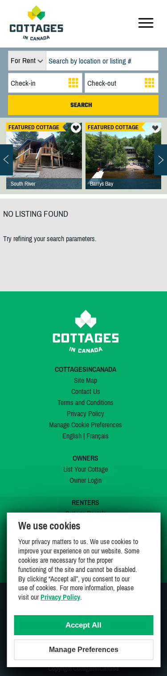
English (71, 436)
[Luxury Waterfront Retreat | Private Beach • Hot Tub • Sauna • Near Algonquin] (123, 165)
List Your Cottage (85, 469)
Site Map (85, 380)
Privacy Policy (85, 414)
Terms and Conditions (85, 402)
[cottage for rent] (36, 38)
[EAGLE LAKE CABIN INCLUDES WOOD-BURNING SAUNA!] (44, 165)
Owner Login (85, 480)
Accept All (83, 625)
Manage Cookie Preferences (85, 425)
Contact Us (85, 391)
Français (97, 436)
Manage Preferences (83, 649)
